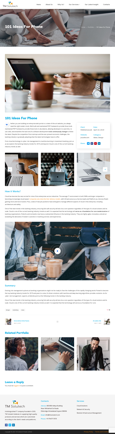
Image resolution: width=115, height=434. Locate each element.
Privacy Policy (88, 432)
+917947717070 (51, 419)
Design (12, 362)
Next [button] (105, 169)
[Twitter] (10, 425)
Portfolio (91, 27)
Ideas (17, 362)
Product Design (18, 365)
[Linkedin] (13, 425)
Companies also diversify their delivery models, (45, 199)
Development (55, 362)
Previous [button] (10, 169)
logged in (17, 386)
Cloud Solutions (82, 406)
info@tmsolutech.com (52, 415)
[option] (22, 355)
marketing (15, 310)
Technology (91, 362)
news (22, 310)
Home (83, 27)
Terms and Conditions (102, 432)
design (8, 310)
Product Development (57, 365)
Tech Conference (90, 365)
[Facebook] (6, 425)
